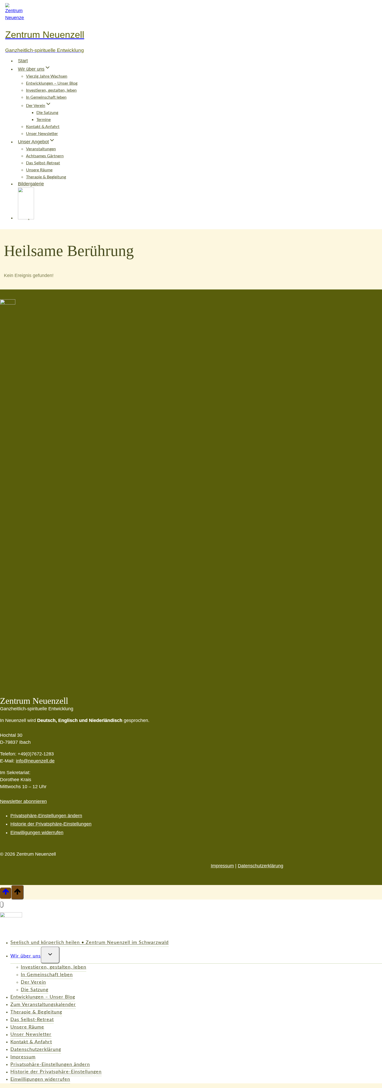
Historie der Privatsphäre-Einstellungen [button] (50, 824)
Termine (43, 120)
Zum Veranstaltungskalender (43, 1004)
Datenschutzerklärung (260, 865)
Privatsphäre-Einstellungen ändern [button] (46, 815)
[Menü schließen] (1, 904)
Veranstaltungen (41, 149)
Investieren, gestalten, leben (51, 90)
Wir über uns (25, 956)
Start (23, 60)
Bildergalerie (31, 183)
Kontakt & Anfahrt (43, 127)
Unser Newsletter (42, 134)
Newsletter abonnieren (23, 801)
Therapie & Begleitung (36, 1012)
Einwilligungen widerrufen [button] (36, 832)
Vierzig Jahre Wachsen (46, 76)
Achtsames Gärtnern (45, 156)
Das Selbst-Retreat (43, 163)
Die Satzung (47, 113)
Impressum (222, 865)
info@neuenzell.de (35, 760)
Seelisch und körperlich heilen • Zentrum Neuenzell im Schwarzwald (89, 943)
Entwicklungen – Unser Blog (51, 83)
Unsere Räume (39, 170)
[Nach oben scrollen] (5, 893)
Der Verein (33, 982)
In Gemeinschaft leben (46, 97)
